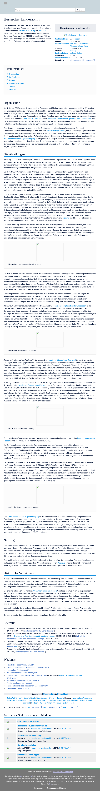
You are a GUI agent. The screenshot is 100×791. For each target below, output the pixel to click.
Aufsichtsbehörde (62, 43)
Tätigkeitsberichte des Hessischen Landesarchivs (26, 685)
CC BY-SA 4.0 (64, 728)
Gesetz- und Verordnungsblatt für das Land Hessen (34, 636)
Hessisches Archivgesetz (17, 670)
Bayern (27, 698)
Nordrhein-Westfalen (70, 700)
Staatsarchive (49, 694)
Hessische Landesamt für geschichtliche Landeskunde (69, 118)
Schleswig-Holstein (60, 702)
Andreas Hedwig (76, 53)
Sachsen (34, 702)
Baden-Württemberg (15, 698)
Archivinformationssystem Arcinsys (21, 672)
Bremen (52, 698)
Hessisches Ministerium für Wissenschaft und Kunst (80, 44)
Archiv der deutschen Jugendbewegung (19, 138)
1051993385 (35, 707)
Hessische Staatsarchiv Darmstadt (62, 360)
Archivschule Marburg (31, 118)
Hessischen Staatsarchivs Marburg (32, 385)
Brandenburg (42, 698)
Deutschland (62, 694)
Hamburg (60, 698)
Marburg (73, 50)
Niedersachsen (55, 700)
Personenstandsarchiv (56, 130)
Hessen (77, 39)
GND (27, 707)
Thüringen (73, 702)
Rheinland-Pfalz (86, 700)
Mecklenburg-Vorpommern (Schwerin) (33, 700)
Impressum (39, 788)
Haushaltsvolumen (62, 58)
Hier (30, 776)
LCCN (45, 707)
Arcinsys (65, 217)
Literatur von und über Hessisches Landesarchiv (26, 675)
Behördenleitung (61, 53)
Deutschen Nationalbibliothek (70, 675)
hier (21, 776)
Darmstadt (23, 30)
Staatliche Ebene (61, 39)
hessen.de (11, 646)
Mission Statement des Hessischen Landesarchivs (27, 667)
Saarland (26, 702)
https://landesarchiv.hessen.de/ (82, 60)
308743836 (72, 707)
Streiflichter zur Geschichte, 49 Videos (22, 680)
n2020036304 (54, 707)
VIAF (65, 707)
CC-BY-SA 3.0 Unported (63, 771)
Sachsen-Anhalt (46, 702)
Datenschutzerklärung (56, 788)
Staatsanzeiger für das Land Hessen (38, 630)
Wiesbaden (43, 30)
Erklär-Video (11, 678)
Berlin (33, 698)
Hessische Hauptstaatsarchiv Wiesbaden (69, 305)
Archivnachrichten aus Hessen (45, 590)
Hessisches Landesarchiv (17, 688)
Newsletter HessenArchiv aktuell (20, 664)
